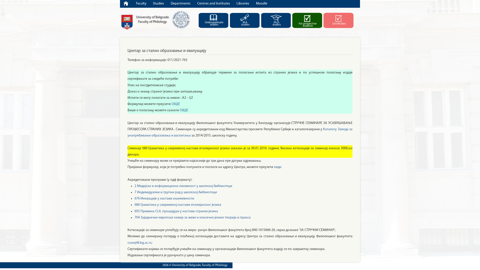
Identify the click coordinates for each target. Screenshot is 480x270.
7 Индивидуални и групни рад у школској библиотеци (175, 192)
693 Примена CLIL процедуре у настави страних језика (176, 211)
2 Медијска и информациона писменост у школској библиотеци (183, 186)
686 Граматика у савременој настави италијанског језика (177, 205)
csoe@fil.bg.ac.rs (140, 243)
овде (277, 167)
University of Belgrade (127, 22)
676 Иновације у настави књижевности (164, 198)
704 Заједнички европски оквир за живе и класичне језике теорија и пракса (192, 218)
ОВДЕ (176, 104)
